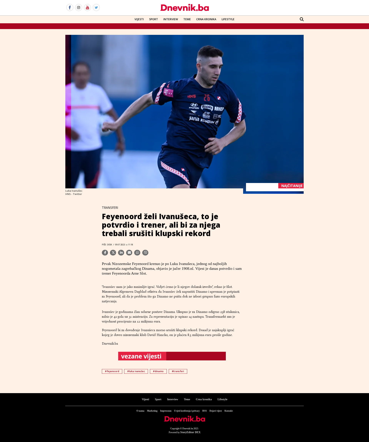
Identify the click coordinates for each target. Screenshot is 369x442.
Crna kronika (204, 399)
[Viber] (145, 253)
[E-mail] (129, 253)
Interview (170, 19)
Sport (153, 19)
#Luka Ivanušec (136, 371)
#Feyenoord (112, 371)
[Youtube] (87, 7)
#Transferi (178, 371)
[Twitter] (96, 7)
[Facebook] (69, 7)
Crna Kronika (206, 19)
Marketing (152, 410)
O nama (140, 410)
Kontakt (228, 410)
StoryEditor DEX (190, 432)
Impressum (165, 410)
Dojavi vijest (215, 410)
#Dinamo (158, 371)
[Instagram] (78, 7)
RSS (204, 410)
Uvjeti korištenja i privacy (187, 410)
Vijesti (139, 19)
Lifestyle (228, 19)
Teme (187, 19)
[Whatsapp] (137, 253)
